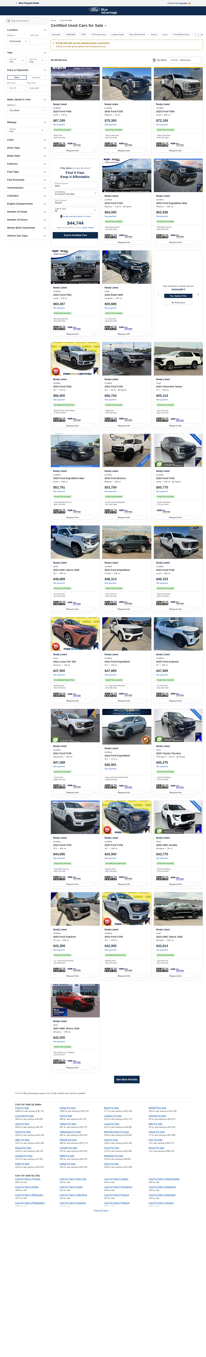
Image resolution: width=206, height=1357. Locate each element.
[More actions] (95, 150)
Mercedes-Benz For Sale (116, 1132)
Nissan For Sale (23, 1148)
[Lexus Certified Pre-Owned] (74, 695)
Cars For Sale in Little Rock (73, 1195)
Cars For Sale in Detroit (27, 1187)
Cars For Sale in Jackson (161, 1203)
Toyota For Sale (23, 1132)
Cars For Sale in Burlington (162, 1195)
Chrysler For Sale (68, 1148)
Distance (11, 35)
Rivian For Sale (156, 1148)
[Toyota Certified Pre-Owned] (177, 786)
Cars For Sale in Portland (116, 1203)
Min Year (13, 59)
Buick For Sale (111, 1108)
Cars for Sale (66, 20)
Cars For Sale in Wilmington (29, 1195)
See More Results (126, 1079)
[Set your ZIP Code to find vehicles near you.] (105, 26)
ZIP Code (34, 35)
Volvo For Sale (111, 1164)
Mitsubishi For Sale (113, 1156)
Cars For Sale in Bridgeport (162, 1187)
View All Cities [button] (101, 1210)
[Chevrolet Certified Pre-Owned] (177, 420)
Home (53, 20)
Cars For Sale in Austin (71, 1187)
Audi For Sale (111, 1140)
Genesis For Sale (157, 1116)
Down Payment (61, 200)
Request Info (72, 150)
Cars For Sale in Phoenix (116, 1195)
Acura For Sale (111, 1148)
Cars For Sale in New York (73, 1179)
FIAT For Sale (156, 1140)
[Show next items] (198, 34)
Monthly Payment (61, 183)
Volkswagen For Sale (70, 1132)
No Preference (178, 302)
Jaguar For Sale (157, 1132)
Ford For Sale (22, 1108)
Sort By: (175, 60)
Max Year (33, 59)
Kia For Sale (66, 1116)
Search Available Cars (75, 235)
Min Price (11, 83)
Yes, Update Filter (178, 296)
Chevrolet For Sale (24, 1116)
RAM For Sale (22, 1164)
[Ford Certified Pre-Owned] (74, 144)
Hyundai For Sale (24, 1156)
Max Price (31, 83)
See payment (59, 124)
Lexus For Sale (111, 1124)
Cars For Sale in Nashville (73, 1203)
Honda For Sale (68, 1108)
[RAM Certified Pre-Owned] (125, 328)
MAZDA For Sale (68, 1140)
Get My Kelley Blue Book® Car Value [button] (77, 216)
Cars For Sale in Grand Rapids (164, 1179)
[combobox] (26, 21)
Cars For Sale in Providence (118, 1187)
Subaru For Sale (68, 1124)
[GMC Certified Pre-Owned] (74, 603)
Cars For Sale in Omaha (116, 1179)
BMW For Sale (67, 1156)
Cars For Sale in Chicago (27, 1179)
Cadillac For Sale (112, 1116)
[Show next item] (198, 294)
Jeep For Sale (22, 1124)
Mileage (13, 129)
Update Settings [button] (88, 228)
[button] (17, 77)
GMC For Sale (22, 1140)
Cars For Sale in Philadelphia (30, 1203)
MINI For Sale (155, 1124)
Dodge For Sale (68, 1164)
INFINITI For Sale (157, 1108)
